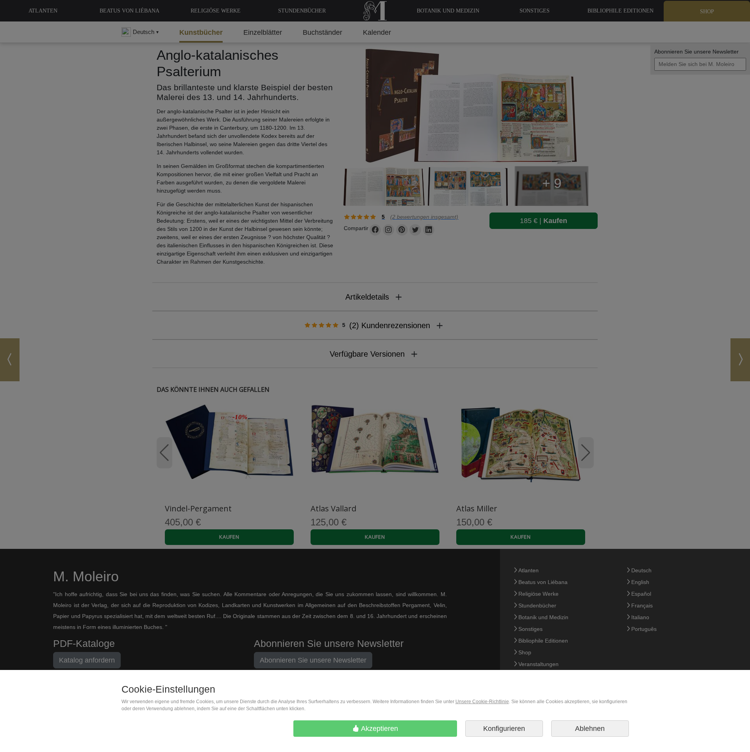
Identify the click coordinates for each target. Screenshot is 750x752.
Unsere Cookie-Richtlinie (482, 701)
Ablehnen (590, 728)
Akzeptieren (378, 728)
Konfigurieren (504, 728)
